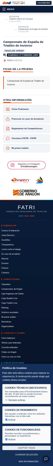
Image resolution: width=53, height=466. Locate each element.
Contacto (5, 273)
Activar (11, 420)
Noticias (4, 259)
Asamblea (5, 240)
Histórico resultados (9, 312)
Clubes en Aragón (8, 352)
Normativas (6, 322)
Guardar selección (26, 454)
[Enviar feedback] (45, 458)
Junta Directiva (7, 235)
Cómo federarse (8, 338)
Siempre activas (16, 400)
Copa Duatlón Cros (9, 298)
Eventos (5, 263)
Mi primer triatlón (8, 317)
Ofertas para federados (11, 343)
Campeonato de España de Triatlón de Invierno (23, 43)
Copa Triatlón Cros (9, 303)
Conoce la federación (10, 230)
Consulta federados (9, 347)
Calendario (44, 3)
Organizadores (7, 326)
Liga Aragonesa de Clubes (12, 294)
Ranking (4, 308)
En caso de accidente (10, 254)
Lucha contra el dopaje (11, 249)
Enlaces (4, 268)
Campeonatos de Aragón (11, 289)
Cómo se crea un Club (10, 357)
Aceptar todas (26, 448)
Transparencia (7, 245)
